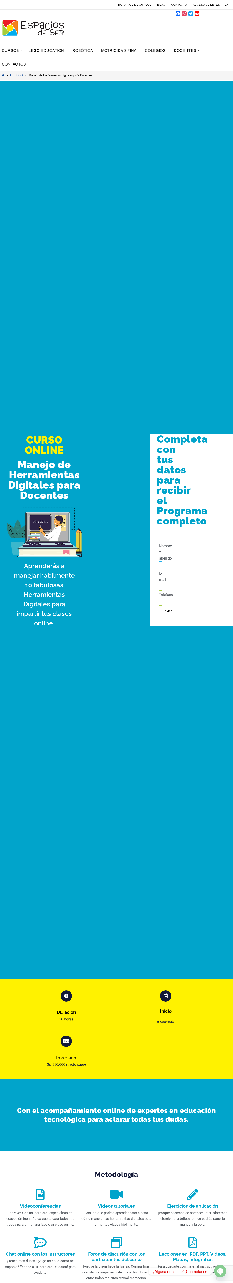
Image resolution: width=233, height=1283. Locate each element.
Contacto (179, 4)
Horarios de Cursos (134, 4)
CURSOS (16, 75)
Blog (161, 4)
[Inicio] (3, 75)
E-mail (162, 576)
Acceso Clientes (206, 4)
